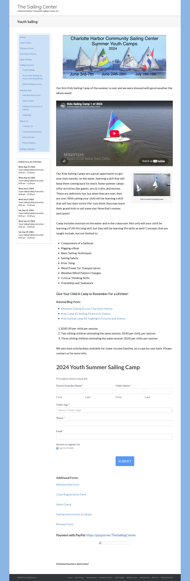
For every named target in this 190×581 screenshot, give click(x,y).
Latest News (26, 42)
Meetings (27, 115)
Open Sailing (25, 59)
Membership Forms (32, 95)
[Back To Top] (182, 574)
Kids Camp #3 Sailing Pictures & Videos (85, 313)
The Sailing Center (30, 577)
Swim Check (63, 504)
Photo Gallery (29, 143)
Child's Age (63, 404)
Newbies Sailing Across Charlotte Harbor (87, 308)
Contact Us (28, 126)
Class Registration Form (71, 494)
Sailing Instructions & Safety (74, 514)
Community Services (32, 131)
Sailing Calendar (27, 149)
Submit (124, 461)
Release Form (64, 524)
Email (59, 431)
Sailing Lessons (27, 65)
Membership (25, 90)
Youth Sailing (29, 70)
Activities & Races (28, 54)
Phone (60, 417)
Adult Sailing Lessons (32, 84)
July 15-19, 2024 (66, 448)
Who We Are (29, 137)
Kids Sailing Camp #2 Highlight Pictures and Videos (93, 318)
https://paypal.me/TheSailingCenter (111, 535)
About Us (24, 121)
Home (22, 37)
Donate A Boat (27, 48)
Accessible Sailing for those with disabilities (33, 77)
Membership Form (67, 484)
